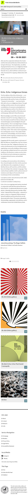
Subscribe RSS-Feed (7, 472)
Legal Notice (6, 443)
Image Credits (5, 258)
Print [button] (4, 470)
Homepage (4, 13)
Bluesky (5, 458)
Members (5, 438)
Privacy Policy (6, 441)
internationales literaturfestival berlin (12, 78)
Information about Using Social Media (9, 461)
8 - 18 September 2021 (7, 42)
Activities (11, 13)
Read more (4, 248)
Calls (4, 426)
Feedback (5, 475)
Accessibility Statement (8, 446)
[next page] (27, 237)
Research (5, 423)
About (4, 418)
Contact (5, 421)
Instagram (6, 456)
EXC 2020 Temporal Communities (11, 7)
